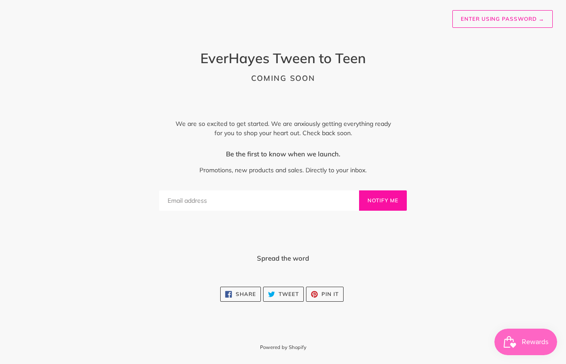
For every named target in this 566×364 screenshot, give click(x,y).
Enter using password (502, 18)
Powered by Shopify (283, 347)
